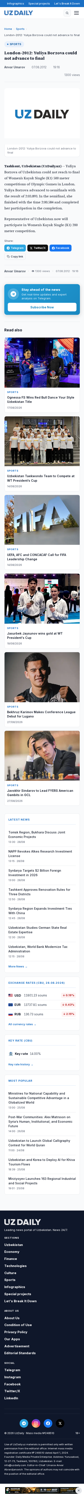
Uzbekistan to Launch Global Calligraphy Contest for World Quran (39, 1143)
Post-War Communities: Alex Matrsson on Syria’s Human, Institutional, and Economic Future (40, 1121)
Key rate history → (20, 1064)
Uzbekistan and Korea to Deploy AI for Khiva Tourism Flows (41, 1162)
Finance (10, 1259)
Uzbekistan (13, 1245)
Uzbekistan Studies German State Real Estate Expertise (37, 930)
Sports (20, 28)
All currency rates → (22, 1024)
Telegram (17, 248)
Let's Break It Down (67, 3)
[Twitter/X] (60, 1423)
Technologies (15, 1266)
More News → (18, 966)
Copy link (17, 256)
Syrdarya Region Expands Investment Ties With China (40, 911)
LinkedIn (11, 1398)
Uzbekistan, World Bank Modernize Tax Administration (37, 949)
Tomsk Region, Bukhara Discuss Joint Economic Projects (36, 834)
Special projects (39, 3)
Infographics (15, 3)
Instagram (12, 1377)
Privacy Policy (15, 1332)
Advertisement (16, 1346)
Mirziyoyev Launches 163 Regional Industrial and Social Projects (42, 1181)
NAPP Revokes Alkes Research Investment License (40, 854)
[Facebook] (48, 1423)
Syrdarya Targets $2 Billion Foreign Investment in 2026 (34, 873)
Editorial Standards (20, 1353)
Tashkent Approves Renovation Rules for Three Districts (39, 892)
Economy (11, 1252)
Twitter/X (40, 248)
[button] (67, 13)
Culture (10, 1273)
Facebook (62, 248)
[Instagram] (36, 1423)
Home (8, 28)
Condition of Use (18, 1325)
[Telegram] (24, 1423)
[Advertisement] (42, 1490)
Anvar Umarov (14, 67)
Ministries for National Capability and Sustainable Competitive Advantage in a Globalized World (38, 1098)
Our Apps (12, 1339)
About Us (12, 1318)
